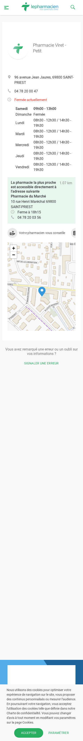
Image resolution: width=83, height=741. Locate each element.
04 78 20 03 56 (29, 217)
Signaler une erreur (41, 363)
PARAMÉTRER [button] (58, 733)
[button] (42, 292)
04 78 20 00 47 (26, 91)
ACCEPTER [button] (28, 733)
